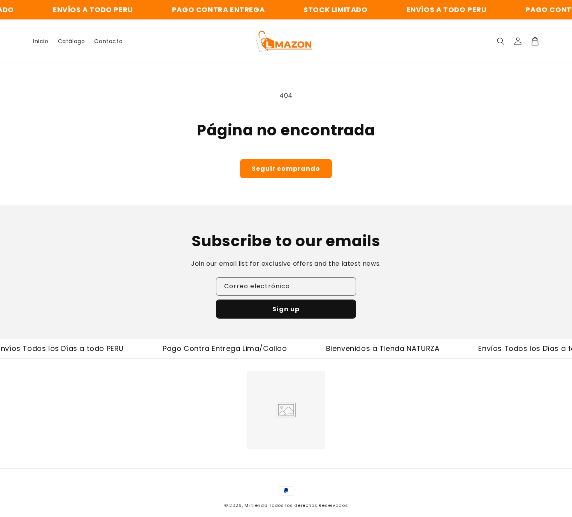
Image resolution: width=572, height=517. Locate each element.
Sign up (286, 309)
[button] (500, 41)
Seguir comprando (286, 168)
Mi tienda (255, 505)
